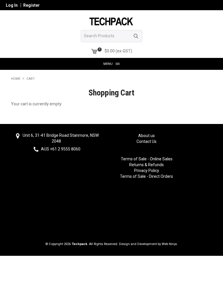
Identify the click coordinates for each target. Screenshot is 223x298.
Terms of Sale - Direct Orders (146, 176)
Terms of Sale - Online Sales (146, 159)
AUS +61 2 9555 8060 (60, 149)
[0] (94, 51)
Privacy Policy (146, 170)
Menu (108, 64)
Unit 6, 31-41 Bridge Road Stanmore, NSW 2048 (60, 138)
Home (15, 79)
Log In (12, 5)
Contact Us (146, 141)
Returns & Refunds (146, 164)
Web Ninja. (170, 244)
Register (31, 5)
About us (146, 135)
